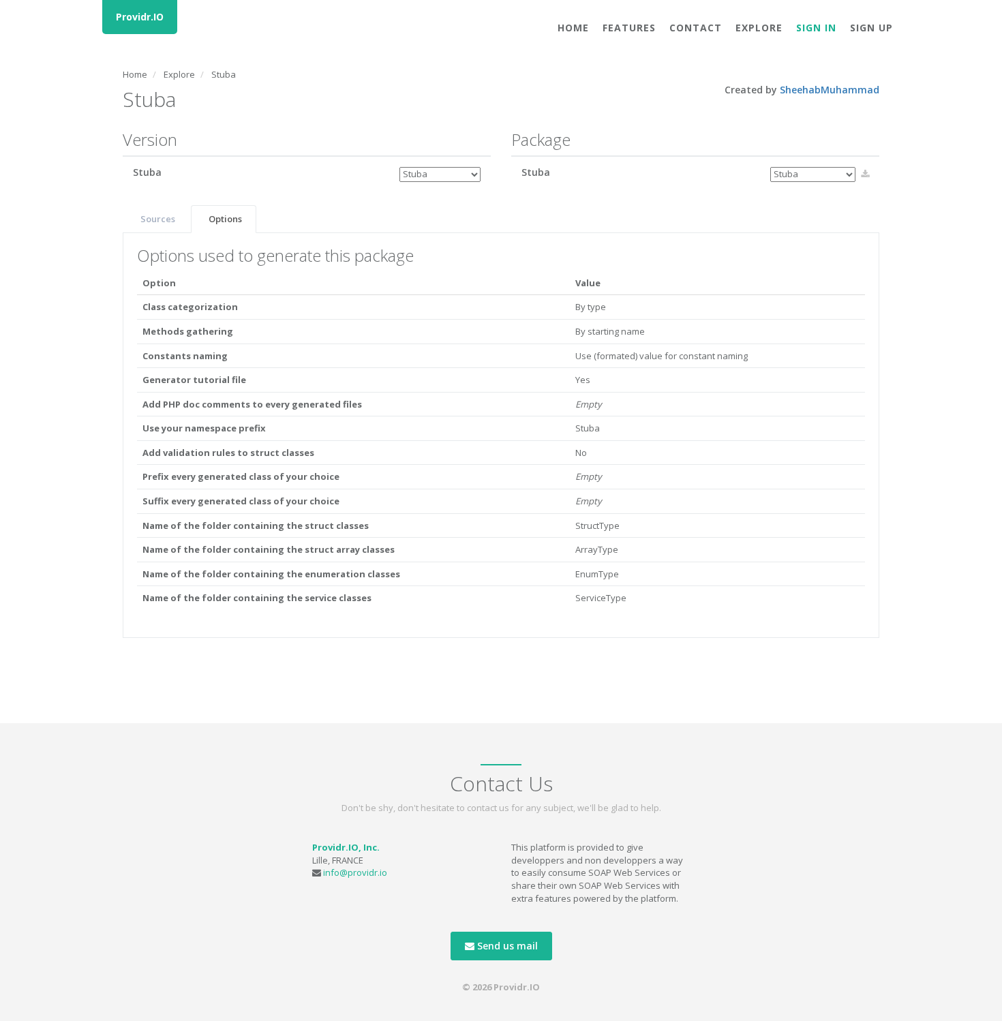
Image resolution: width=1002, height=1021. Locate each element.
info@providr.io (355, 872)
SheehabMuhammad (829, 89)
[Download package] (865, 174)
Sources (157, 219)
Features (629, 27)
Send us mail (506, 945)
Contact (695, 27)
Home (573, 27)
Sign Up (871, 27)
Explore (759, 27)
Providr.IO (140, 16)
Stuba (223, 74)
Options (225, 219)
